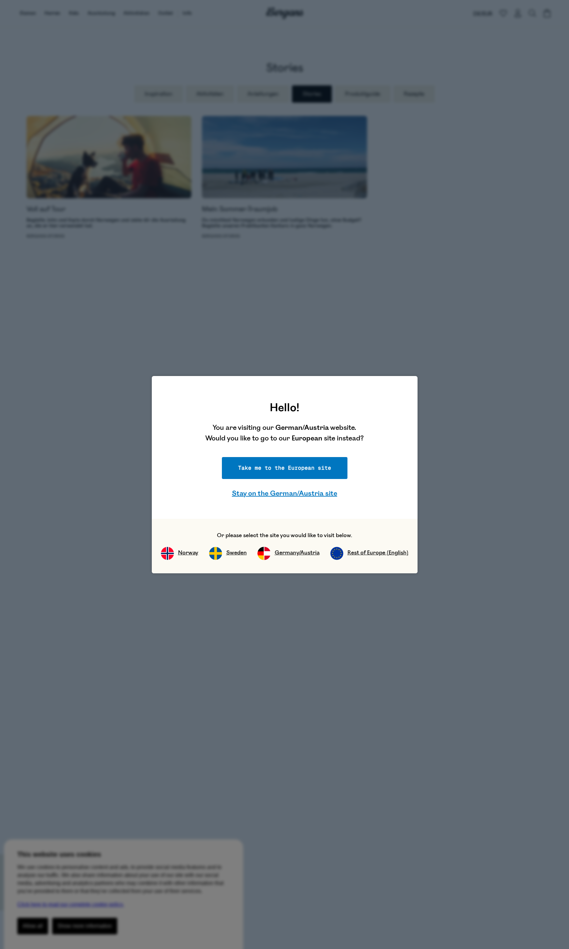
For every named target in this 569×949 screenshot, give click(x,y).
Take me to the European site (284, 467)
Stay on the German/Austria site (284, 493)
